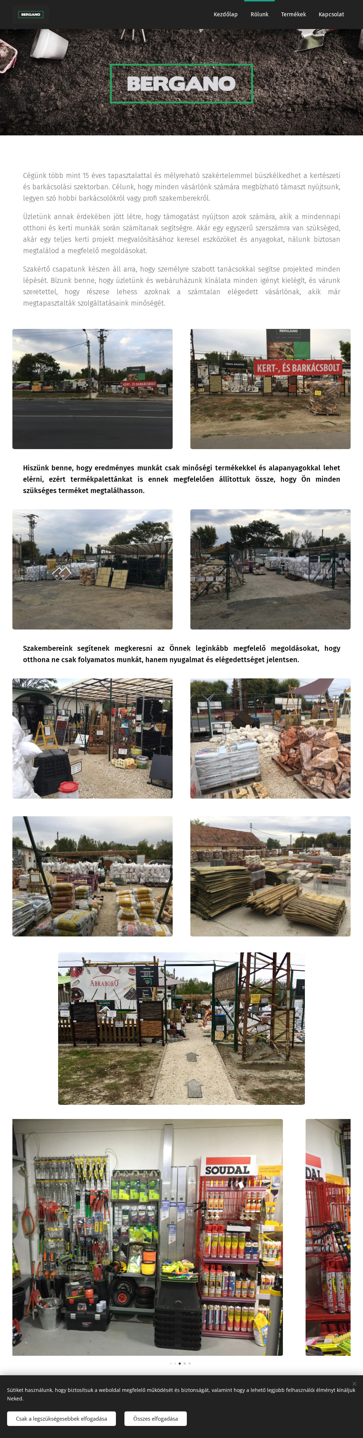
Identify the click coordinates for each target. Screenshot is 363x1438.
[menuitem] (225, 14)
